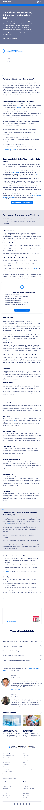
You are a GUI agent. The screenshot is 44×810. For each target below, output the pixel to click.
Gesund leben (5, 788)
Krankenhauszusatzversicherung (9, 778)
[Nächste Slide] (40, 712)
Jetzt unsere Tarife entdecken (22, 310)
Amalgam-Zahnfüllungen (11, 149)
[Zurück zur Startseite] (7, 2)
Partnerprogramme (27, 766)
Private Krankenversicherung (8, 755)
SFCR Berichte (26, 793)
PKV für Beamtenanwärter (8, 766)
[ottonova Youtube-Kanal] (23, 804)
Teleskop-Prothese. (7, 340)
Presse (24, 764)
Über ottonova (26, 755)
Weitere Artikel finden (15, 689)
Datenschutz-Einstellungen (28, 788)
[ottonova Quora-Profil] (29, 804)
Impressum (25, 784)
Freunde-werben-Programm (29, 769)
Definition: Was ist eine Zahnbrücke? (10, 61)
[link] (12, 727)
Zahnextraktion (34, 268)
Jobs (24, 762)
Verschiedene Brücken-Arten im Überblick (12, 66)
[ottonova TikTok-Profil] (20, 804)
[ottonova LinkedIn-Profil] (14, 804)
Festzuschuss (15, 172)
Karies (8, 523)
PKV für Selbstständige (7, 760)
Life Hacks (5, 793)
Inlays (14, 420)
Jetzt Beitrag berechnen (11, 621)
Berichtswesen (26, 795)
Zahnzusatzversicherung (7, 776)
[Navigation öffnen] (40, 2)
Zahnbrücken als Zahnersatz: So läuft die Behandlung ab (15, 68)
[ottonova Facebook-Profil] (26, 804)
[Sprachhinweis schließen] (29, 5)
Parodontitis (20, 107)
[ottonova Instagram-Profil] (17, 804)
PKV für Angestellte (7, 757)
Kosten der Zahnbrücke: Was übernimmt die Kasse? (14, 63)
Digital (4, 790)
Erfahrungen (25, 757)
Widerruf (25, 797)
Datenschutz (25, 786)
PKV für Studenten (6, 762)
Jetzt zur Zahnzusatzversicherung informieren (22, 202)
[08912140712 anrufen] (38, 2)
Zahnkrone (5, 240)
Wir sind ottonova (6, 795)
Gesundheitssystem (7, 786)
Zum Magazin (5, 797)
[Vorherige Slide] (38, 712)
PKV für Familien (6, 769)
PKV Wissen (5, 784)
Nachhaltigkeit (26, 760)
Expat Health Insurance (7, 771)
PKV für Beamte (6, 764)
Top (3, 75)
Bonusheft (36, 174)
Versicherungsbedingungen (28, 790)
